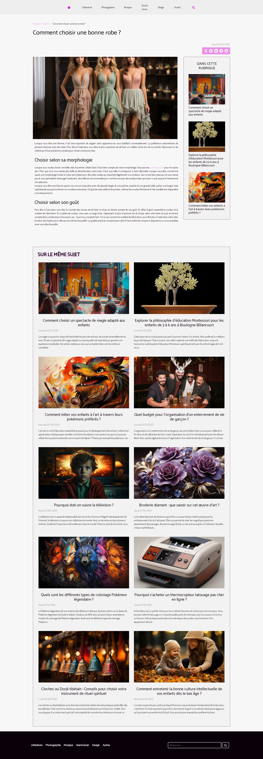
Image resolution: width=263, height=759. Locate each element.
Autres (177, 7)
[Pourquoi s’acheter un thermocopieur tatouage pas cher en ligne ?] (179, 562)
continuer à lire (157, 167)
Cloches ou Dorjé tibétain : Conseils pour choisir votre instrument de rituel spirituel (83, 691)
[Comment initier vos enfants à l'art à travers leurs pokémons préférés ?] (207, 186)
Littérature (87, 7)
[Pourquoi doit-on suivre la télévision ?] (84, 472)
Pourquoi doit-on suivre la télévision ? (84, 505)
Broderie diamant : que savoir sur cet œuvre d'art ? (179, 505)
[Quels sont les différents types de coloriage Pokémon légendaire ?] (84, 562)
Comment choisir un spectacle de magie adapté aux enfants (205, 111)
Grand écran (145, 7)
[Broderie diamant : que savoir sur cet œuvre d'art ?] (179, 472)
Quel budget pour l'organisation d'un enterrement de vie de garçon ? (179, 417)
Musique (128, 7)
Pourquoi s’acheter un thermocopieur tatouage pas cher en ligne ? (179, 597)
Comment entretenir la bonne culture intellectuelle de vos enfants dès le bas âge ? (179, 691)
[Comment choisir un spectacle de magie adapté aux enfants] (207, 88)
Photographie (108, 7)
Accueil (36, 23)
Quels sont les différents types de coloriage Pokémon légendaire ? (84, 597)
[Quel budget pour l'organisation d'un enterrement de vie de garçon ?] (179, 382)
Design (161, 7)
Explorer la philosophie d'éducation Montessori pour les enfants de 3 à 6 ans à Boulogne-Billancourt (206, 160)
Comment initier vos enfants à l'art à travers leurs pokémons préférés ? (207, 209)
